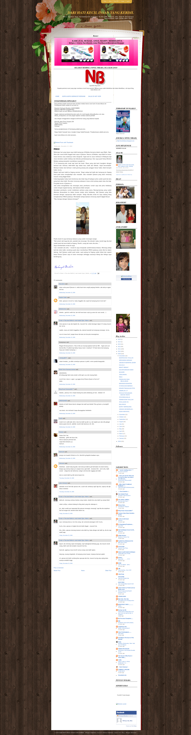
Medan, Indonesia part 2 (124, 628)
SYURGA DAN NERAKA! (126, 386)
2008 (119, 441)
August (121, 421)
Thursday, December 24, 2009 (66, 478)
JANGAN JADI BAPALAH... (126, 409)
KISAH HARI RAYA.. (124, 411)
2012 (119, 346)
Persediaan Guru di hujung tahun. (126, 600)
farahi (60, 418)
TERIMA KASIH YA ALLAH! (126, 399)
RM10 (56, 149)
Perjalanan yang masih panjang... (126, 622)
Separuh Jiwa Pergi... (123, 548)
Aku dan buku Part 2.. (123, 501)
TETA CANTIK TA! (124, 402)
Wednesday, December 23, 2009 (67, 292)
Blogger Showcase (131, 732)
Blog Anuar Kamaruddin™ (66, 389)
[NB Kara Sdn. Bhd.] (119, 722)
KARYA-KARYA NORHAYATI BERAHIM (73, 96)
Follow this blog (126, 279)
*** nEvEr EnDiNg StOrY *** (126, 470)
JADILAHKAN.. (123, 374)
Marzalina (62, 284)
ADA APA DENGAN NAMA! (126, 370)
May (120, 429)
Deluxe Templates (108, 732)
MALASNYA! (122, 404)
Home (105, 1)
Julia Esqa (121, 574)
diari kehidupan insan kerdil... (126, 530)
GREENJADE (63, 400)
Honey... (120, 557)
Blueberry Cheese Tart (123, 537)
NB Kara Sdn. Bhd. (127, 720)
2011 (119, 349)
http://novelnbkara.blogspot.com (125, 141)
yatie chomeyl (63, 483)
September (122, 419)
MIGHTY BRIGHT (123, 367)
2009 (119, 353)
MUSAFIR (121, 372)
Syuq (119, 642)
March (121, 433)
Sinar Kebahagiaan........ (124, 632)
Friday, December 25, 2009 (65, 513)
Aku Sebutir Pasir (123, 494)
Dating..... (120, 606)
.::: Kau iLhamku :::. (123, 491)
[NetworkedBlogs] (126, 276)
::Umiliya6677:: (63, 358)
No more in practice (123, 471)
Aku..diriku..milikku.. (124, 499)
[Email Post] (98, 273)
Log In (128, 1)
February (121, 436)
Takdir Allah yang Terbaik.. (124, 553)
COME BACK (121, 671)
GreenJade (121, 546)
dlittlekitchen (62, 309)
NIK (119, 621)
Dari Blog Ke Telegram (123, 506)
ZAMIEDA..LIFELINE (123, 669)
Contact (122, 1)
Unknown (61, 463)
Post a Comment (58, 568)
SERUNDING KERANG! (125, 360)
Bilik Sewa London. (122, 542)
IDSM (119, 563)
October (121, 417)
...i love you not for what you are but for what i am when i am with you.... (126, 477)
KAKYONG (121, 582)
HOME (57, 96)
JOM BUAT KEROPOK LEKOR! (127, 362)
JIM (119, 568)
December (122, 356)
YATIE (119, 660)
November (122, 414)
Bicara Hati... (121, 505)
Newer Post (57, 570)
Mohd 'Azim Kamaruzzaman (67, 369)
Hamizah (61, 452)
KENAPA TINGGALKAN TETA (127, 388)
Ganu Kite (120, 525)
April (120, 431)
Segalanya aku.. (122, 626)
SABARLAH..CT (123, 390)
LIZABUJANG (122, 596)
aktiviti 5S (120, 531)
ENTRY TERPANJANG (125, 407)
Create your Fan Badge (131, 726)
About (110, 1)
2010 (119, 351)
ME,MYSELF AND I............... (125, 604)
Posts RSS (116, 1)
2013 (119, 344)
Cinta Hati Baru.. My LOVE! (124, 570)
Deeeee (61, 432)
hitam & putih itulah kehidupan (126, 552)
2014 (119, 342)
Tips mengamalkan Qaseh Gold (126, 583)
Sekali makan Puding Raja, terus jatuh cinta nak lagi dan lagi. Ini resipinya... (126, 613)
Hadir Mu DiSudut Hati (123, 578)
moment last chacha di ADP (124, 480)
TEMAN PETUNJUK (123, 649)
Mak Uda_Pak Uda (123, 599)
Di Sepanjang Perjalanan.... (125, 524)
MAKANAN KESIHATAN (125, 383)
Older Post (108, 570)
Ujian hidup (120, 633)
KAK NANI (121, 576)
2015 (119, 339)
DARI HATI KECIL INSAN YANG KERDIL (101, 12)
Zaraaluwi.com (122, 675)
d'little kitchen (122, 535)
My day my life (122, 610)
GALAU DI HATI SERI (94, 96)
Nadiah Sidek (63, 297)
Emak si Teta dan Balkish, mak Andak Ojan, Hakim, (74, 320)
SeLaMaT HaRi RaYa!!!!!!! (124, 495)
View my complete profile (124, 174)
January (121, 438)
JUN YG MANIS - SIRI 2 (124, 564)
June (120, 426)
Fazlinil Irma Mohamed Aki (125, 541)
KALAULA (122, 365)
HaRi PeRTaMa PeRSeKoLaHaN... (126, 487)
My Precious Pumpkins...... (125, 618)
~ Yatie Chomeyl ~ (123, 667)
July (120, 424)
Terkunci (120, 520)
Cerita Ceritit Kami (123, 519)
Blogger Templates (90, 732)
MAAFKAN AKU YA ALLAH (126, 358)
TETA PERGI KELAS (124, 397)
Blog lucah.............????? (124, 559)
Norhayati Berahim (123, 716)
